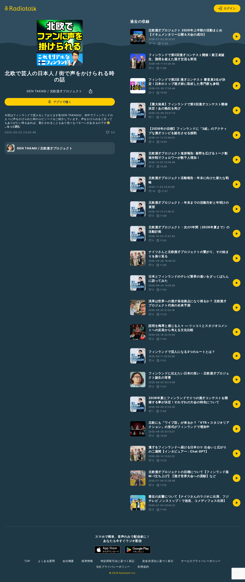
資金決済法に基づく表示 (157, 561)
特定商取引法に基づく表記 (118, 561)
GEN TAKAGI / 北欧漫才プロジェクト (54, 91)
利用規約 (143, 566)
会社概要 (68, 561)
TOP (27, 561)
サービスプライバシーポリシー (201, 561)
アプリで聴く (62, 102)
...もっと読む (12, 126)
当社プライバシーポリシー (113, 566)
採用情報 (87, 561)
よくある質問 (46, 561)
